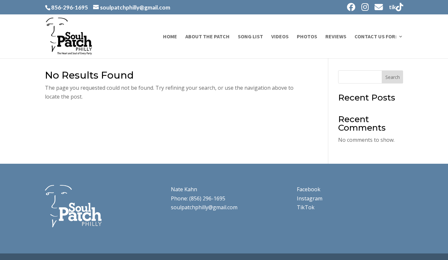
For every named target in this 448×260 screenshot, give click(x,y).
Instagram (309, 198)
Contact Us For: (376, 37)
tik (392, 7)
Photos (307, 37)
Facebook (308, 189)
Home (170, 37)
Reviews (335, 37)
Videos (280, 37)
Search (392, 77)
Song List (250, 37)
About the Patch (207, 37)
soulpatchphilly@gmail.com (204, 207)
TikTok (306, 207)
